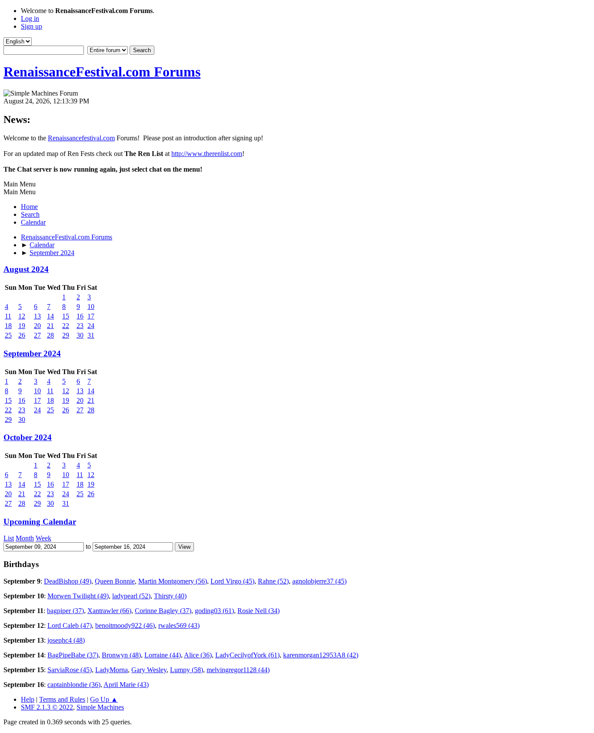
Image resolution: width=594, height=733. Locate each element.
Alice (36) (198, 655)
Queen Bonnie (115, 581)
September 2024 (32, 353)
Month (25, 538)
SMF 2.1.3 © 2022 (47, 707)
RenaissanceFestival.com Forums (101, 72)
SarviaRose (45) (69, 669)
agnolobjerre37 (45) (319, 581)
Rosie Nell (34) (258, 610)
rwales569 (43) (179, 625)
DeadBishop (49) (67, 581)
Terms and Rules (62, 699)
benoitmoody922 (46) (125, 625)
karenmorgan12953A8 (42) (320, 655)
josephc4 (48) (66, 640)
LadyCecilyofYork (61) (247, 655)
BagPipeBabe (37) (72, 655)
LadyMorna (111, 669)
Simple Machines (100, 707)
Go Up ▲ (104, 699)
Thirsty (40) (170, 596)
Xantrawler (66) (109, 610)
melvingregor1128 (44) (238, 669)
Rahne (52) (273, 581)
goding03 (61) (214, 610)
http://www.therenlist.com (206, 153)
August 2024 (26, 269)
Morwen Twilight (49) (78, 596)
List (8, 538)
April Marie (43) (126, 684)
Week (43, 538)
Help (27, 699)
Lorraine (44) (162, 655)
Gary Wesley (149, 669)
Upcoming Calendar (39, 521)
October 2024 (27, 437)
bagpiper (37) (65, 610)
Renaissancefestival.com (81, 138)
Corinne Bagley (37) (163, 610)
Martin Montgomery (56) (172, 581)
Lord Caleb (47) (69, 625)
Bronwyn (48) (121, 655)
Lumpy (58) (186, 669)
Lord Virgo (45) (232, 581)
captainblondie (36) (73, 684)
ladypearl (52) (131, 596)
